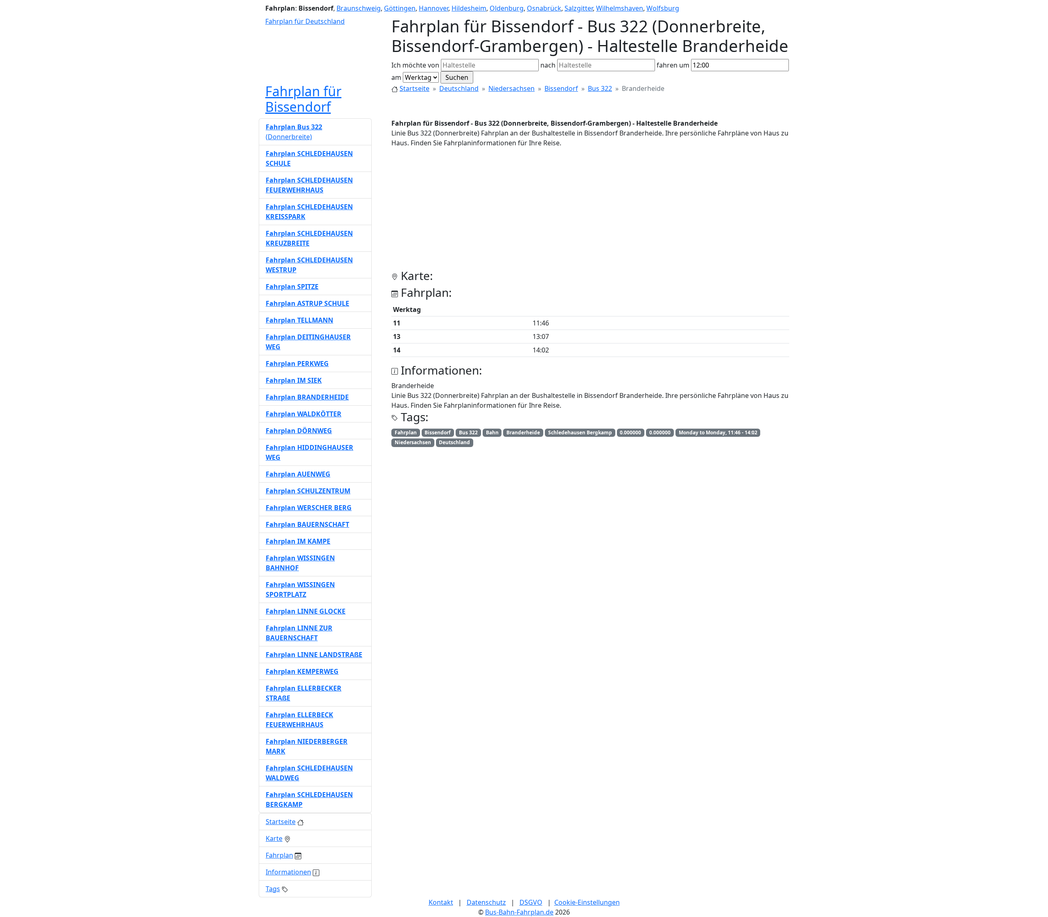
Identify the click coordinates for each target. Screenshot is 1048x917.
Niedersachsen (511, 88)
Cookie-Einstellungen (587, 902)
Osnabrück (544, 8)
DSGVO (530, 902)
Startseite (414, 88)
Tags (273, 888)
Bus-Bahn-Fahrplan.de (519, 912)
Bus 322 (600, 88)
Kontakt (441, 902)
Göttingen (400, 8)
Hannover (433, 8)
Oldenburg (507, 8)
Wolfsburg (662, 8)
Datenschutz (486, 902)
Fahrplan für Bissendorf (303, 98)
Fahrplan (279, 855)
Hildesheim (469, 8)
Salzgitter (579, 8)
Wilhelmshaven (619, 8)
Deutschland (459, 88)
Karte (274, 838)
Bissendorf (561, 88)
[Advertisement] (590, 211)
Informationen (288, 871)
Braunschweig (359, 8)
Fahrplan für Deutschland (305, 21)
